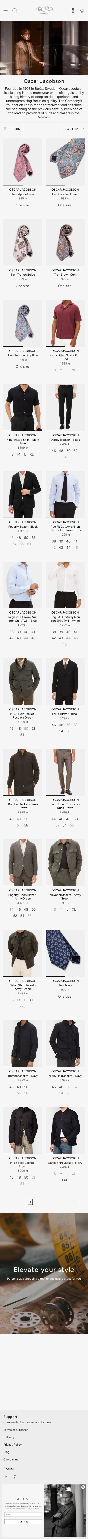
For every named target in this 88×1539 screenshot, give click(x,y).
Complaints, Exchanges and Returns (27, 1422)
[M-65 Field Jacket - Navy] (65, 1043)
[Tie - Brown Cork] (65, 242)
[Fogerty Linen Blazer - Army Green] (22, 862)
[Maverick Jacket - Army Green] (65, 862)
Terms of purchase (15, 1430)
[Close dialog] (83, 1487)
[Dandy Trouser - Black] (65, 407)
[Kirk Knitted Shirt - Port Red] (65, 323)
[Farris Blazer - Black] (65, 681)
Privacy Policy (12, 1444)
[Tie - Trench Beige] (22, 242)
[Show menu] (5, 10)
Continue (23, 1521)
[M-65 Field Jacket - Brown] (22, 1130)
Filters (14, 129)
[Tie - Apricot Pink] (22, 161)
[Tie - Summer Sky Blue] (22, 323)
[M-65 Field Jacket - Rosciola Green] (22, 681)
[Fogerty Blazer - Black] (22, 494)
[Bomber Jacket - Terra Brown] (22, 772)
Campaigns (10, 1459)
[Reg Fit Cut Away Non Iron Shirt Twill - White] (65, 585)
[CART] (82, 10)
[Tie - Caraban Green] (65, 161)
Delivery (8, 1437)
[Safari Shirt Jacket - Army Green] (22, 953)
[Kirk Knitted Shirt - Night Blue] (22, 407)
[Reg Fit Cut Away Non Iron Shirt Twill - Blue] (22, 585)
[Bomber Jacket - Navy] (22, 1043)
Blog (6, 1452)
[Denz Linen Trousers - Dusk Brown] (65, 772)
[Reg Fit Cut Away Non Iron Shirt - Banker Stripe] (65, 494)
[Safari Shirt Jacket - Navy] (65, 1130)
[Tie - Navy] (65, 953)
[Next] (72, 1202)
